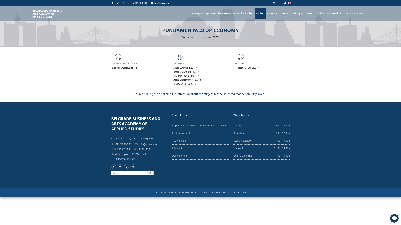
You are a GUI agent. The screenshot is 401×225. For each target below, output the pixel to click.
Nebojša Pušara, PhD (123, 67)
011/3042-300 (123, 144)
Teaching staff (180, 140)
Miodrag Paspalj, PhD (184, 75)
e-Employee (121, 154)
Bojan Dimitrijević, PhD (185, 79)
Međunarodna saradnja (329, 13)
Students (271, 13)
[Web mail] (280, 3)
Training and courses (302, 13)
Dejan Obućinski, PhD (185, 71)
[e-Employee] (285, 3)
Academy (196, 13)
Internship (177, 148)
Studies (259, 13)
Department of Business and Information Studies (228, 13)
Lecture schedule (181, 133)
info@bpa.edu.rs (148, 144)
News (283, 13)
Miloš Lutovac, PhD (183, 67)
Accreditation (179, 155)
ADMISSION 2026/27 (356, 13)
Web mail (140, 154)
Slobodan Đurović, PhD (185, 83)
